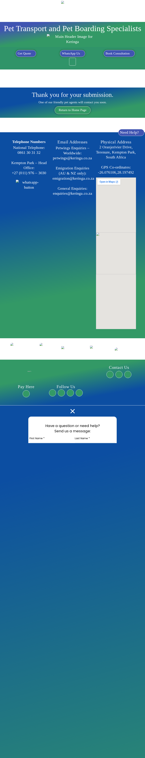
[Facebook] (52, 392)
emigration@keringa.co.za (73, 178)
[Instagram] (61, 392)
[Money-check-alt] (26, 393)
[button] (72, 62)
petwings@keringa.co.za (72, 158)
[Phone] (127, 374)
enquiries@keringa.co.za (72, 193)
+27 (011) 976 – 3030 (29, 173)
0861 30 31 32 (29, 152)
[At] (119, 374)
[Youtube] (70, 392)
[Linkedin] (79, 392)
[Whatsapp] (110, 374)
